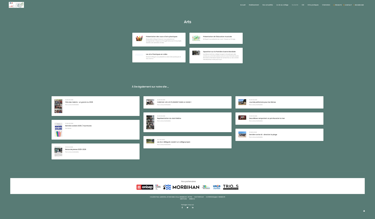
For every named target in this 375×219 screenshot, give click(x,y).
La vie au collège (282, 5)
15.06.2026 (69, 147)
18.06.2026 (253, 132)
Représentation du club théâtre (169, 118)
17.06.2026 (161, 139)
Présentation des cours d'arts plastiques (161, 37)
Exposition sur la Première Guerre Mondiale (219, 52)
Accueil (242, 5)
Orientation (326, 5)
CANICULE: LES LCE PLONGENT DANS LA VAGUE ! (174, 102)
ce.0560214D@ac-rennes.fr (215, 197)
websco (192, 199)
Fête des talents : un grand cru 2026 (79, 102)
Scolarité (295, 5)
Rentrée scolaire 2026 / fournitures (78, 126)
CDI (303, 5)
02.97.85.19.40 (199, 197)
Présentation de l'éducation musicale (217, 37)
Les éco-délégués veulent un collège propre (173, 142)
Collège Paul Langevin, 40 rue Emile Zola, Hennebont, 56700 (171, 197)
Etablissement (254, 5)
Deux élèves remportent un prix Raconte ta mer (267, 118)
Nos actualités (267, 5)
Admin (69, 128)
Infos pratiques (313, 5)
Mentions (183, 199)
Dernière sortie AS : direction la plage (263, 135)
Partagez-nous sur (187, 205)
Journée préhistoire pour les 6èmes (262, 102)
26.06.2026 (69, 100)
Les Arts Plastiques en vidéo (156, 54)
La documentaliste (73, 104)
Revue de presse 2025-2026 (75, 149)
